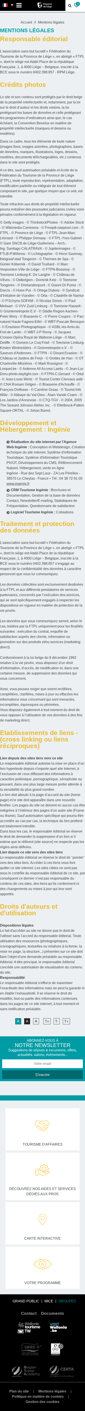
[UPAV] (32, 1349)
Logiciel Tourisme (25, 512)
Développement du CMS (37, 463)
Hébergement (30, 468)
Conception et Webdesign (50, 447)
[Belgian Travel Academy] (26, 1371)
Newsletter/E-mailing (36, 500)
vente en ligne (53, 468)
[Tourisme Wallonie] (28, 1327)
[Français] (5, 5)
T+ (66, 1021)
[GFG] (57, 1349)
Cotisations (64, 512)
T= (47, 1021)
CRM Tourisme (23, 490)
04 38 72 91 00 (70, 478)
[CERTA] (61, 1371)
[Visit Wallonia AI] (58, 1327)
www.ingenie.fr (18, 484)
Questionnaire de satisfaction (52, 506)
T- (56, 1021)
